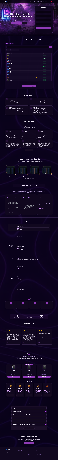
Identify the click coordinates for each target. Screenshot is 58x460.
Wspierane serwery (42, 1)
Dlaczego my (31, 1)
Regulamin (37, 455)
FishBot (28, 451)
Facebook (46, 450)
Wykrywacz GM (29, 454)
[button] (51, 1)
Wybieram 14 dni (13, 376)
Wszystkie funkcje (36, 1)
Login (37, 9)
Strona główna (20, 450)
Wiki (36, 450)
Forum (37, 451)
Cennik (46, 1)
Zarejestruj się (43, 28)
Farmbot (28, 450)
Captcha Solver (29, 455)
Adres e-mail (38, 13)
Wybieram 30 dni (29, 376)
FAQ (48, 1)
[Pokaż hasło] (50, 20)
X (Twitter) (46, 451)
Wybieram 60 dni (44, 376)
